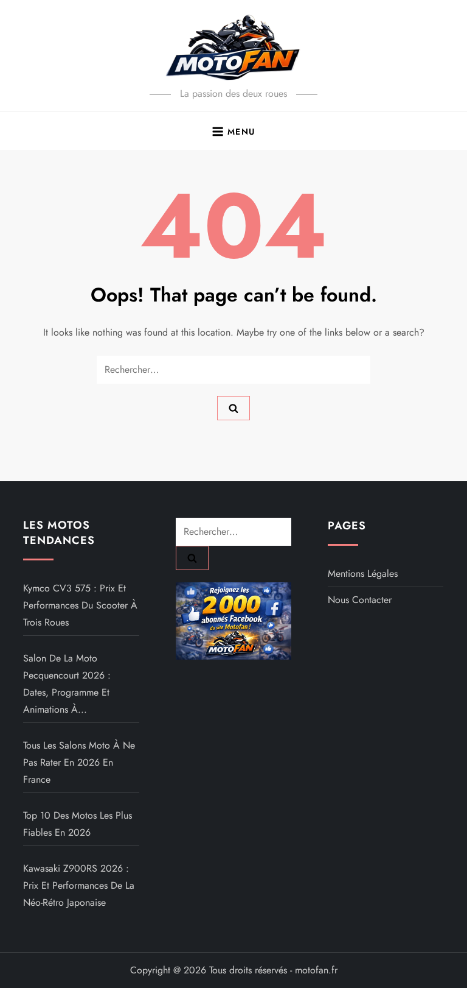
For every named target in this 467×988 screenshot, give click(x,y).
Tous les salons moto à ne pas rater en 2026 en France (79, 762)
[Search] (233, 408)
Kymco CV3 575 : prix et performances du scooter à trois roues (80, 605)
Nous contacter (360, 600)
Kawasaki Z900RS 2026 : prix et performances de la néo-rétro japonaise (78, 885)
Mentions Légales (363, 573)
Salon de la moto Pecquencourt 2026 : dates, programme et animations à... (67, 683)
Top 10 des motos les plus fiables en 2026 (77, 823)
